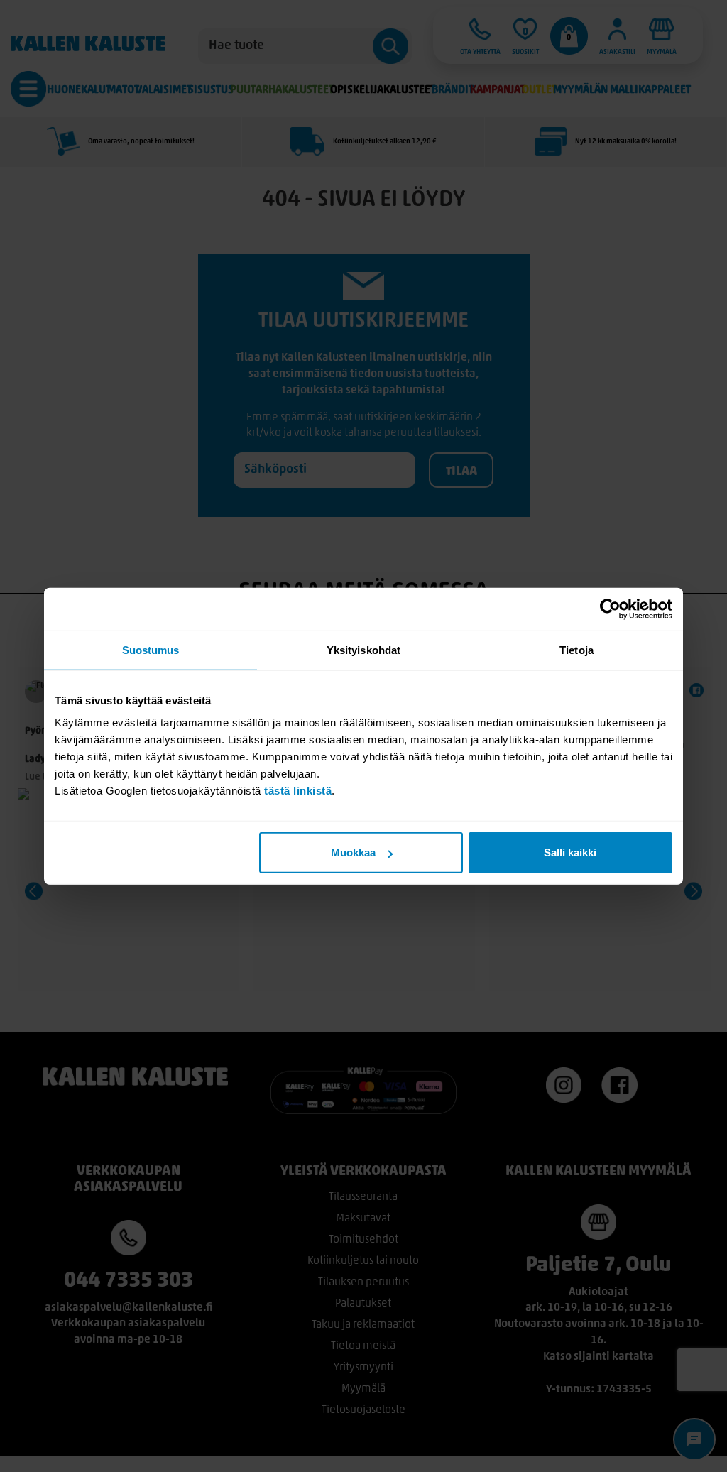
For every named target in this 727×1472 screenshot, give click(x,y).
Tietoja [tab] (576, 649)
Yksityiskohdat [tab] (363, 649)
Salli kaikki (570, 852)
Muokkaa (353, 852)
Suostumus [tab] (151, 649)
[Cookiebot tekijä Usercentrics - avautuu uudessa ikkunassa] (610, 608)
